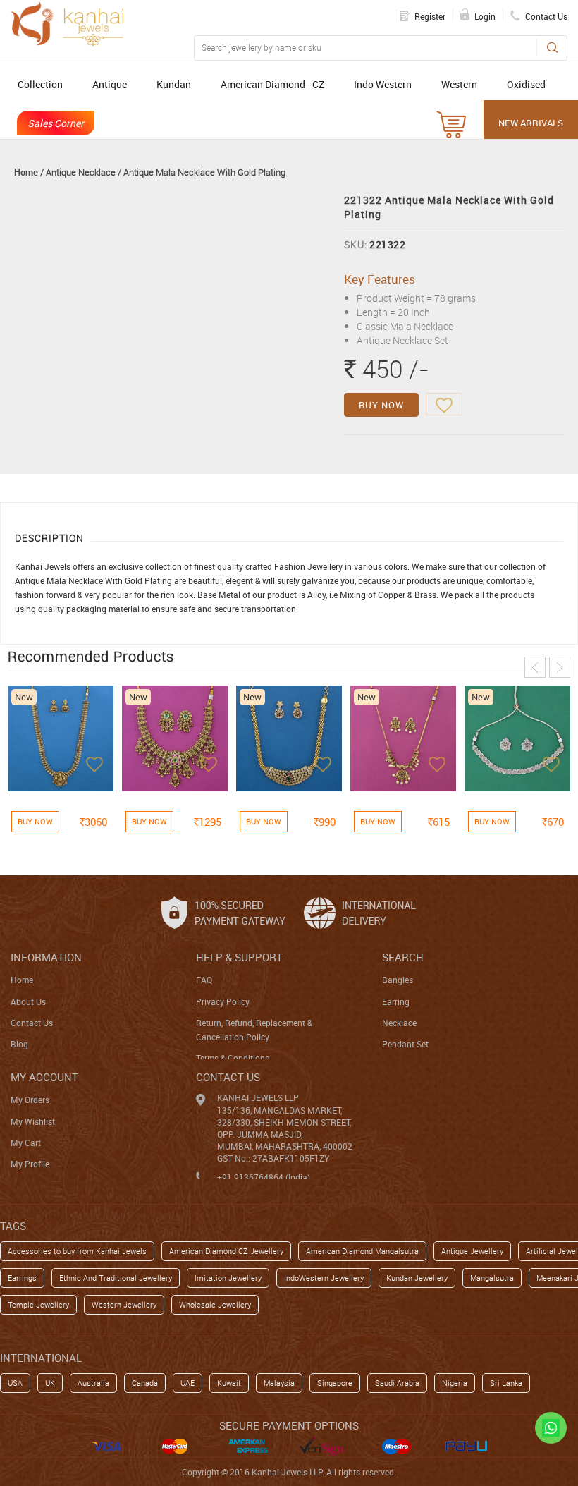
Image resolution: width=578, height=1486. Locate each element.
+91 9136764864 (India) (263, 1177)
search (403, 957)
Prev (535, 667)
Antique (109, 84)
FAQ (204, 979)
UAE (187, 1382)
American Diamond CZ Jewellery (226, 1251)
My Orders (30, 1099)
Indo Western (383, 84)
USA (15, 1382)
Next (559, 667)
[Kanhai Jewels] (67, 23)
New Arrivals (530, 122)
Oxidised (526, 84)
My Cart (26, 1142)
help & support (239, 957)
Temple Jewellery (38, 1304)
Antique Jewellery (472, 1251)
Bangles (397, 979)
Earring (396, 1001)
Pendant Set (405, 1043)
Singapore (334, 1382)
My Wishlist (33, 1121)
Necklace (399, 1022)
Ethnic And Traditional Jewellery (115, 1277)
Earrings (22, 1277)
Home (26, 172)
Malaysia (279, 1382)
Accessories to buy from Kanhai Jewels (77, 1251)
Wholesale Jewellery (215, 1304)
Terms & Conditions (232, 1058)
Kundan (173, 84)
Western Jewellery (124, 1304)
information (46, 957)
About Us (28, 1001)
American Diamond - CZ (272, 84)
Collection (40, 84)
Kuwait (229, 1382)
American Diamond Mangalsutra (362, 1251)
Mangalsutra (492, 1277)
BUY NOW (381, 404)
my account (44, 1077)
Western (459, 84)
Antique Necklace (81, 172)
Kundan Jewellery (417, 1277)
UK (50, 1382)
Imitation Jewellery (228, 1277)
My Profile (30, 1163)
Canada (145, 1382)
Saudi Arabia (397, 1382)
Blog (19, 1043)
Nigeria (454, 1382)
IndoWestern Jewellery (324, 1277)
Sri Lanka (506, 1382)
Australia (93, 1382)
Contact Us (32, 1022)
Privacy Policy (223, 1001)
